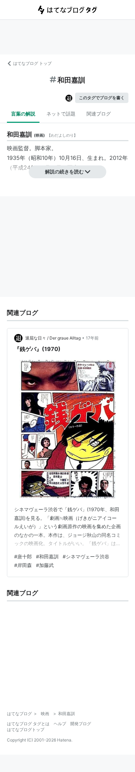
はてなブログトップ (25, 729)
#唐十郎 (23, 556)
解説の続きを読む (64, 171)
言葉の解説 (23, 114)
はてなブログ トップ (32, 63)
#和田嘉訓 (47, 556)
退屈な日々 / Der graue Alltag (53, 338)
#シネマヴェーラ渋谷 (86, 556)
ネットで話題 (60, 114)
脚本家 (43, 148)
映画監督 (18, 148)
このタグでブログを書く (102, 97)
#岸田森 (23, 565)
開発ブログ (80, 723)
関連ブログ (99, 114)
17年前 (92, 338)
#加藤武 (45, 565)
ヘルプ (60, 723)
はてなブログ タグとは (28, 723)
